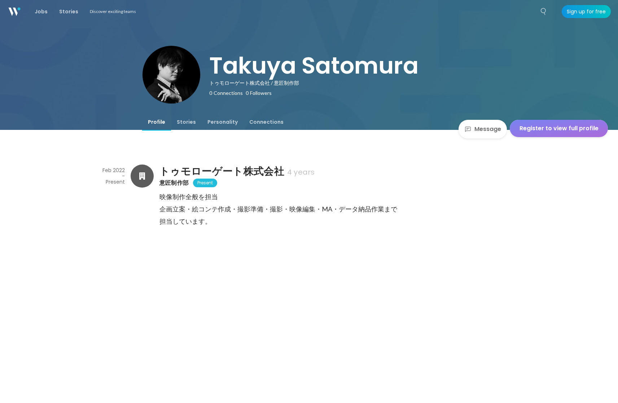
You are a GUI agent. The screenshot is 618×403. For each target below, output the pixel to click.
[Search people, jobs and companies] (543, 11)
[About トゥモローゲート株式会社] (142, 176)
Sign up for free (586, 11)
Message (487, 129)
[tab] (156, 122)
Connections (266, 122)
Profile (156, 122)
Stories (186, 122)
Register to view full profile (559, 128)
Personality (222, 122)
